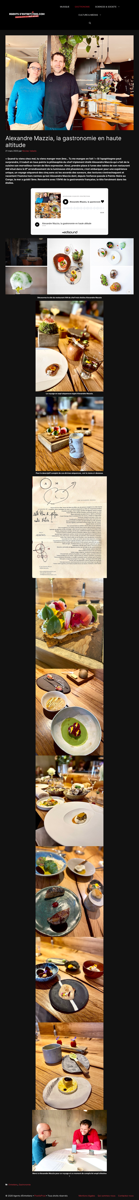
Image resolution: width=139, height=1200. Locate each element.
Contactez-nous (126, 1195)
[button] (90, 23)
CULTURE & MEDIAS (88, 15)
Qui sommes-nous (106, 1195)
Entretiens (13, 1184)
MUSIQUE (64, 6)
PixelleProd (39, 1195)
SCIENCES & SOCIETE (105, 6)
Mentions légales (87, 1195)
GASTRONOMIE (82, 6)
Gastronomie (25, 1184)
